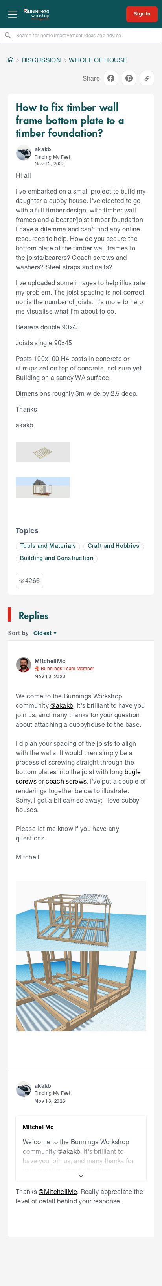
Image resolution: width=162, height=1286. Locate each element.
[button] (23, 153)
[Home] (10, 60)
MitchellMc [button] (50, 661)
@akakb (61, 705)
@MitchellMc (58, 1191)
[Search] (8, 35)
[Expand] (81, 1176)
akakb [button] (43, 149)
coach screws (66, 781)
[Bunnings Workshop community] (37, 14)
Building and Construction (56, 558)
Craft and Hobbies (114, 546)
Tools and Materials (48, 546)
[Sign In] (142, 14)
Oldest (43, 633)
